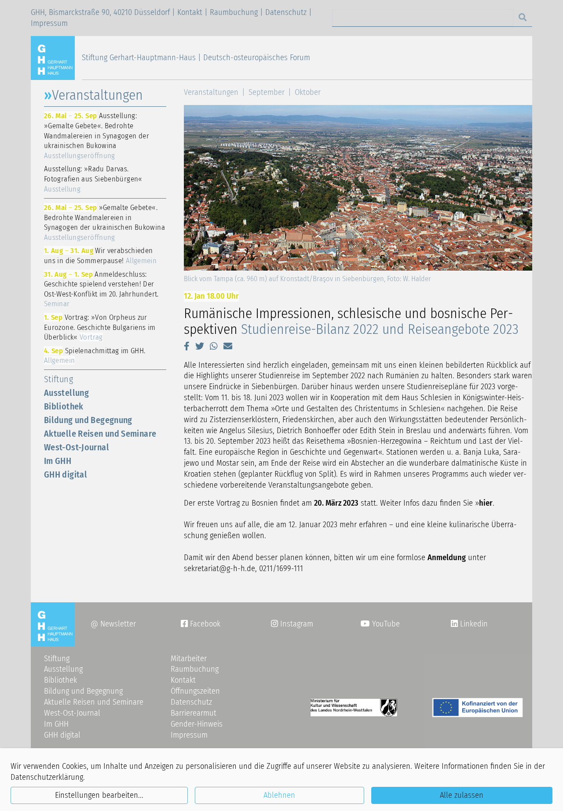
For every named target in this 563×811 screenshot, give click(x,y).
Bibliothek (64, 406)
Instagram (292, 624)
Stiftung (58, 379)
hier (486, 503)
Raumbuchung (234, 12)
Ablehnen (279, 795)
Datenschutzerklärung (47, 777)
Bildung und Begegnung (88, 420)
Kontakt (189, 12)
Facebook (200, 624)
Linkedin (473, 624)
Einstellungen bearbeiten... (99, 795)
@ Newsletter (113, 624)
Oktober (308, 92)
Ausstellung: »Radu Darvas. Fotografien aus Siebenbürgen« (93, 178)
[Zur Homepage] (56, 57)
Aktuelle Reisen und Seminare (100, 433)
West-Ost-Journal (76, 447)
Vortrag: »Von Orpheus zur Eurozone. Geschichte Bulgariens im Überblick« (100, 327)
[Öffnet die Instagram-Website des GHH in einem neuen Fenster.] (454, 624)
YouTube (385, 624)
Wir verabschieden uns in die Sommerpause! (100, 255)
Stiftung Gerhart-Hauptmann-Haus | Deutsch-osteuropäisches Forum (196, 57)
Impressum (49, 23)
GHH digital (65, 474)
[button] (187, 346)
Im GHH (57, 461)
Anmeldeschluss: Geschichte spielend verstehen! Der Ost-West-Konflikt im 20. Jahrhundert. (101, 289)
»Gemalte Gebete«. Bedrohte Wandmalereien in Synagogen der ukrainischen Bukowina (104, 222)
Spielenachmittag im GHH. (94, 355)
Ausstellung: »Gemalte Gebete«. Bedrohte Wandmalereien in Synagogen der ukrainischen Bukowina (96, 135)
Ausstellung (66, 392)
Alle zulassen (461, 795)
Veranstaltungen (211, 92)
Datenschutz (286, 12)
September (267, 92)
